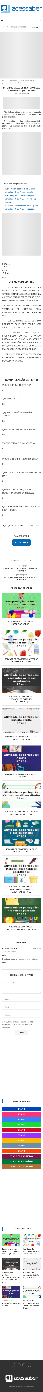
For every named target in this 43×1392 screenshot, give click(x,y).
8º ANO (21, 1146)
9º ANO (21, 1151)
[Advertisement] (21, 53)
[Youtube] (24, 1365)
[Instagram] (19, 1365)
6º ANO (21, 1135)
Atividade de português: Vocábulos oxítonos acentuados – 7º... (21, 699)
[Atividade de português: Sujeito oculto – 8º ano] (21, 720)
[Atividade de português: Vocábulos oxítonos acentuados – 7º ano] (21, 680)
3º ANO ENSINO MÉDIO (21, 1167)
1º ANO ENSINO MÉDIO (21, 1156)
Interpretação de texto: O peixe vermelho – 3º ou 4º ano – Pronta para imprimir (20, 199)
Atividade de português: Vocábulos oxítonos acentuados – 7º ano (11, 1277)
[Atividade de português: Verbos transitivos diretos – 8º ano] (21, 795)
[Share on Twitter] (30, 560)
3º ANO (21, 1119)
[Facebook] (13, 1365)
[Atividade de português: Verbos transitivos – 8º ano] (21, 643)
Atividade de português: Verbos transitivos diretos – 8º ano (31, 1304)
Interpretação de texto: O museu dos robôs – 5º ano (10, 1251)
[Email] (29, 1365)
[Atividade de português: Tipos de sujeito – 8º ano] (21, 833)
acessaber (25, 93)
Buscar (35, 27)
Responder (36, 948)
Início (4, 80)
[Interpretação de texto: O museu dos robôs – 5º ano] (21, 605)
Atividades (13, 80)
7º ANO (21, 1140)
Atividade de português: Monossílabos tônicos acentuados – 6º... (21, 889)
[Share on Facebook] (28, 560)
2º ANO (21, 1114)
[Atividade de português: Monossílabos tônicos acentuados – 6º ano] (21, 870)
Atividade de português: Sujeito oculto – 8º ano (31, 1275)
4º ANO (21, 1125)
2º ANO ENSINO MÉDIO (21, 1161)
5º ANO (21, 1130)
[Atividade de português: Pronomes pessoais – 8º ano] (21, 910)
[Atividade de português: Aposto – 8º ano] (21, 758)
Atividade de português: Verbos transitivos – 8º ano (31, 1251)
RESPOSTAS (21, 542)
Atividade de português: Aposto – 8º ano (11, 1303)
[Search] (41, 21)
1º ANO (21, 1109)
